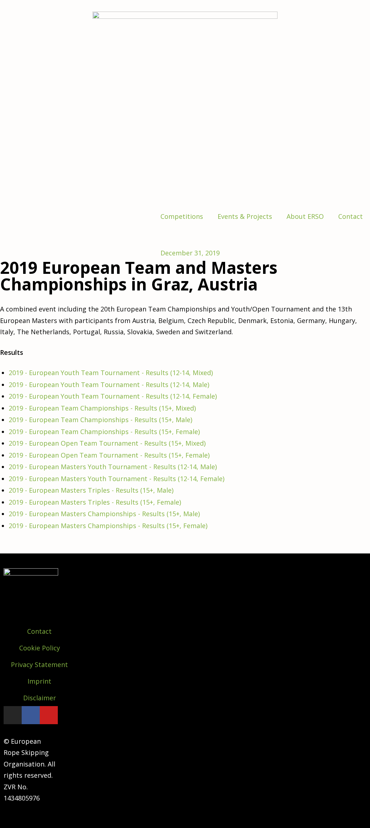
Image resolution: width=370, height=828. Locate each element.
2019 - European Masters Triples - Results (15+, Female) (95, 502)
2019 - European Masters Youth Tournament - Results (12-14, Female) (116, 478)
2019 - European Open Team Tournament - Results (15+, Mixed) (107, 443)
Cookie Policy (39, 648)
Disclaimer (39, 697)
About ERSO (305, 216)
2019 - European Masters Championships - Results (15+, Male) (104, 513)
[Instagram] (13, 715)
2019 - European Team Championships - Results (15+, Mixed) (102, 408)
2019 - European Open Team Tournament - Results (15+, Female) (109, 455)
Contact (350, 216)
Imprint (39, 681)
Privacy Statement (39, 664)
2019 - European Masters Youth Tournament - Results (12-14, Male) (113, 466)
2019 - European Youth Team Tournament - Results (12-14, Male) (109, 384)
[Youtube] (49, 715)
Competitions (181, 216)
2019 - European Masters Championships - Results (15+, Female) (108, 525)
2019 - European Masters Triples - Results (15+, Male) (91, 490)
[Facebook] (31, 715)
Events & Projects (245, 216)
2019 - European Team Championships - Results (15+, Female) (104, 431)
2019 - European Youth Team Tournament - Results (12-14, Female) (113, 396)
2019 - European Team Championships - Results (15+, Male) (100, 419)
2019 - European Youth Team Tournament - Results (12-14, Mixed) (111, 372)
